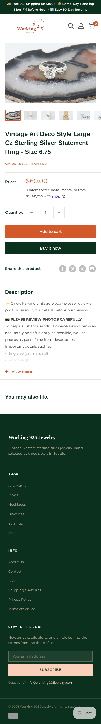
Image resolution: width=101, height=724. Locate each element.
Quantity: (14, 212)
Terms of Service (21, 609)
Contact (14, 571)
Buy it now (50, 248)
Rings (13, 495)
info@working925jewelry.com (50, 683)
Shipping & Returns (24, 590)
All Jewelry (17, 486)
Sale (12, 533)
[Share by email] (92, 268)
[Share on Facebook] (62, 268)
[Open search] (71, 26)
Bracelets (16, 514)
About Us (16, 562)
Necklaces (17, 504)
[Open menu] (7, 26)
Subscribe (50, 670)
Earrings (15, 523)
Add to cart (51, 231)
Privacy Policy (19, 599)
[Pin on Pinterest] (72, 268)
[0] (91, 26)
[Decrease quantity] (31, 212)
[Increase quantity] (59, 212)
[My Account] (81, 26)
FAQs (12, 581)
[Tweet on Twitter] (82, 268)
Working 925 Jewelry (26, 164)
